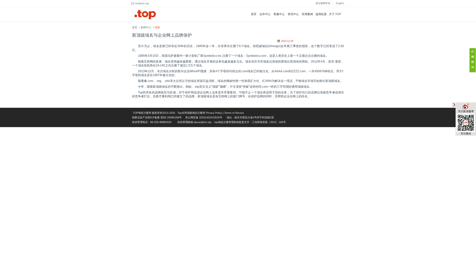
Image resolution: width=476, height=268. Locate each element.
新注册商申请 (323, 3)
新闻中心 (146, 27)
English (340, 3)
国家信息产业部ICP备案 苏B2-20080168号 (157, 117)
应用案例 (307, 14)
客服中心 (279, 14)
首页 (253, 14)
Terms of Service (234, 112)
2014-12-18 (287, 41)
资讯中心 (293, 14)
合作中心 (265, 14)
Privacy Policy (214, 112)
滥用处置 (321, 14)
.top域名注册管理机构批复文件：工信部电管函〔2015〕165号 (250, 122)
